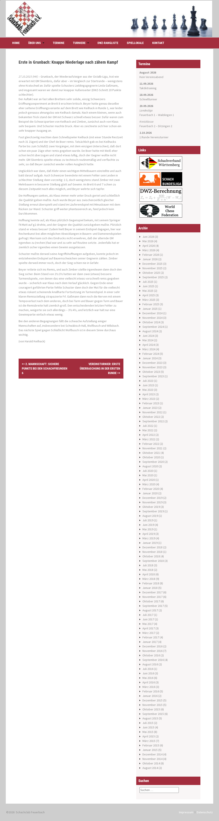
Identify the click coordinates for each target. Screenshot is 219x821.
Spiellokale (135, 43)
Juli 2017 (147, 615)
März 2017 (148, 633)
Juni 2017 (148, 619)
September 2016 (153, 660)
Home (16, 43)
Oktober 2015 (151, 709)
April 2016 (148, 682)
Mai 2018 (147, 570)
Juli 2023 (147, 381)
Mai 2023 (147, 390)
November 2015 (152, 705)
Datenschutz (205, 812)
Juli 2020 (147, 471)
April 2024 (148, 345)
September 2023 (153, 376)
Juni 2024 (148, 336)
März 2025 (148, 300)
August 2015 (150, 718)
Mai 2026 (147, 241)
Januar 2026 (150, 259)
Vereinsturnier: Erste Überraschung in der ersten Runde (100, 368)
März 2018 (148, 579)
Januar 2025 (150, 309)
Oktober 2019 (151, 507)
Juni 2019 (148, 525)
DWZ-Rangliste (108, 43)
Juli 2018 (147, 565)
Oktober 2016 (151, 655)
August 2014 (150, 768)
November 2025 (152, 268)
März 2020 (148, 484)
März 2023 (148, 399)
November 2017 (152, 597)
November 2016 (152, 651)
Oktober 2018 (151, 556)
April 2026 (148, 246)
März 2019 (148, 538)
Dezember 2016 (152, 646)
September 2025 (153, 277)
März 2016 (148, 687)
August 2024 (150, 331)
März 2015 (148, 741)
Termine (58, 43)
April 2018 (148, 574)
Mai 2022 (147, 430)
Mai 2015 (147, 732)
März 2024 (148, 349)
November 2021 (152, 448)
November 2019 (152, 502)
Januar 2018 (150, 588)
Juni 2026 (148, 237)
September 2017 (153, 606)
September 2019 (153, 511)
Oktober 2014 (151, 763)
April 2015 (148, 736)
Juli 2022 (147, 426)
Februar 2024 (150, 354)
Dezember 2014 (152, 754)
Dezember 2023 (152, 363)
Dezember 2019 (152, 498)
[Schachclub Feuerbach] (109, 18)
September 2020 (153, 462)
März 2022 (148, 439)
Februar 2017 (150, 637)
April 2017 (148, 628)
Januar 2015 (150, 750)
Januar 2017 (150, 642)
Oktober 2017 (151, 601)
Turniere (79, 43)
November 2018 (152, 552)
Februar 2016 (150, 691)
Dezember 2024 (152, 313)
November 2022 (152, 412)
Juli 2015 (147, 723)
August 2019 (150, 516)
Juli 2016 (147, 669)
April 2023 (148, 394)
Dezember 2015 (152, 700)
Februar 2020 (150, 489)
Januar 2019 (150, 543)
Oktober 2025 (151, 273)
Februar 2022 (150, 444)
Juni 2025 (148, 286)
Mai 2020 (147, 475)
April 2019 (148, 534)
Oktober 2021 (151, 453)
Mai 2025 (147, 291)
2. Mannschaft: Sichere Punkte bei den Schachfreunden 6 (44, 368)
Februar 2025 (150, 304)
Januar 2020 (150, 493)
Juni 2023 (148, 385)
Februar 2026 (150, 255)
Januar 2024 (150, 358)
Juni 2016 (148, 673)
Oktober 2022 (151, 417)
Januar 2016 (150, 696)
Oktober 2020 (151, 457)
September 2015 (153, 714)
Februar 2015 (150, 745)
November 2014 (152, 759)
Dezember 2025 (152, 264)
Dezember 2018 (152, 547)
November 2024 (152, 318)
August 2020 (150, 466)
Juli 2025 (147, 282)
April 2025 (148, 295)
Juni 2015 (148, 727)
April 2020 (148, 480)
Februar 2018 (150, 583)
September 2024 (153, 327)
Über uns (34, 43)
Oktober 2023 (151, 372)
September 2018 (153, 561)
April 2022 (148, 435)
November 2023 (152, 367)
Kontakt (158, 43)
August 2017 (150, 610)
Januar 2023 (150, 408)
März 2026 (148, 250)
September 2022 (153, 421)
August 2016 (150, 664)
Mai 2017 (147, 624)
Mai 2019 (147, 529)
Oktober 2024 (151, 322)
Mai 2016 (147, 678)
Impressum (186, 812)
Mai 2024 (147, 340)
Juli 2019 (147, 520)
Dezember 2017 (152, 592)
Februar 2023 (150, 403)
